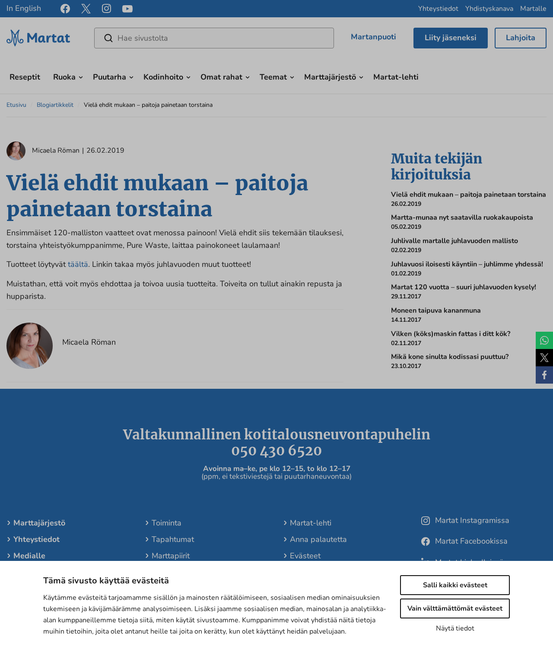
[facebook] (65, 8)
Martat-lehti (396, 77)
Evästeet (305, 556)
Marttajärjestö (330, 77)
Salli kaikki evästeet (455, 585)
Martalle (533, 8)
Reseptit (25, 77)
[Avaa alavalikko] (81, 76)
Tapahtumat (173, 539)
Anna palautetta (318, 539)
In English (23, 8)
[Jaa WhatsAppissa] (544, 340)
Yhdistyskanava (489, 8)
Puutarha (109, 77)
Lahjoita (520, 37)
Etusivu (16, 105)
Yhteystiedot (438, 8)
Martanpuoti (373, 37)
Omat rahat (221, 77)
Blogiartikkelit (55, 105)
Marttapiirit (171, 556)
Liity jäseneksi (451, 37)
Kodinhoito (163, 77)
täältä (78, 264)
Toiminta (166, 523)
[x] (86, 8)
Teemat (273, 77)
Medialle (29, 556)
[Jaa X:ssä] (544, 357)
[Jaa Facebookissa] (544, 375)
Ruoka (64, 77)
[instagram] (106, 8)
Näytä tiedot (455, 628)
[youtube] (127, 9)
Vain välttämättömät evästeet (454, 608)
